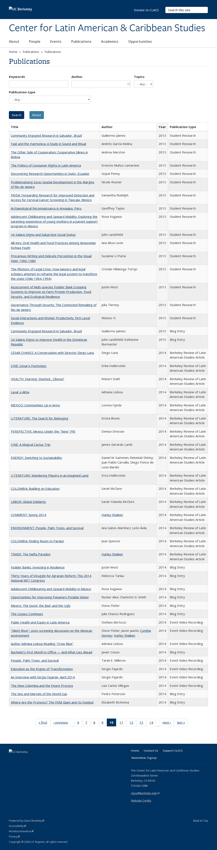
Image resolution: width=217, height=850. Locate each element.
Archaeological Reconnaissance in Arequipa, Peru (46, 208)
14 (152, 723)
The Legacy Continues (27, 614)
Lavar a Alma (20, 392)
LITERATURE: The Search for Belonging (39, 418)
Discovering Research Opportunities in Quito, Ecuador (50, 173)
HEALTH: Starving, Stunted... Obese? (37, 379)
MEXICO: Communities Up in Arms (35, 405)
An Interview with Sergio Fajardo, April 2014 (43, 677)
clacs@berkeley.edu (145, 793)
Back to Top (200, 820)
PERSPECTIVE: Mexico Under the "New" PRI (43, 431)
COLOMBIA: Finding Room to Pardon (37, 541)
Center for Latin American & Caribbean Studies (107, 28)
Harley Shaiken (112, 515)
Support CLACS (173, 750)
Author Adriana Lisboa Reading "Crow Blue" (42, 644)
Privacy (14, 836)
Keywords (17, 77)
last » (182, 723)
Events (56, 41)
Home (13, 52)
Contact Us (151, 750)
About (14, 41)
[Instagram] (37, 759)
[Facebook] (12, 759)
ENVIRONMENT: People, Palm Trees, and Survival (47, 528)
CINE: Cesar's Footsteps (28, 366)
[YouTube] (29, 759)
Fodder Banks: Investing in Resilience (38, 567)
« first (44, 723)
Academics (110, 41)
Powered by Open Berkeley (26, 820)
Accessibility (17, 826)
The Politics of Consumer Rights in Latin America (46, 165)
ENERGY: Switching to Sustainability (36, 457)
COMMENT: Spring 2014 (28, 515)
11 (123, 723)
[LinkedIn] (21, 759)
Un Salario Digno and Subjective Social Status (43, 234)
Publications (81, 41)
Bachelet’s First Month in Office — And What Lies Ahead (51, 652)
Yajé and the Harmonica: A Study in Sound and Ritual (48, 144)
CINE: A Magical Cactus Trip (30, 444)
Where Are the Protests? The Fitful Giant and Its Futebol (52, 702)
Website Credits (141, 800)
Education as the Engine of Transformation (42, 669)
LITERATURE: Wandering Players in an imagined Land (49, 475)
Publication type (22, 92)
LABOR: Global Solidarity (28, 502)
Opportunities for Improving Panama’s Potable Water (50, 597)
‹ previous (62, 723)
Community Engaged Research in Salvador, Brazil (46, 135)
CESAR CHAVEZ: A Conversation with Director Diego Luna (52, 352)
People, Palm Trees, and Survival (35, 660)
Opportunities (140, 41)
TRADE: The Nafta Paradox (30, 554)
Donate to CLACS (146, 10)
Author (77, 77)
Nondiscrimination (21, 831)
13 (142, 723)
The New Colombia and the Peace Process (42, 685)
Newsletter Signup (144, 758)
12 (132, 723)
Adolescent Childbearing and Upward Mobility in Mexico (51, 589)
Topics (139, 77)
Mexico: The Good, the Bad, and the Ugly (41, 605)
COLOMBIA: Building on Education (35, 488)
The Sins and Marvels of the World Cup (39, 694)
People (35, 41)
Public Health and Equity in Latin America (40, 622)
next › (168, 723)
